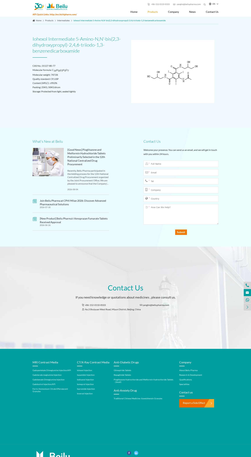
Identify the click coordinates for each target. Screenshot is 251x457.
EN (214, 4)
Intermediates (63, 20)
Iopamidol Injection (86, 375)
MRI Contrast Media (45, 362)
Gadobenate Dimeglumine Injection (48, 379)
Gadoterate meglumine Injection (47, 375)
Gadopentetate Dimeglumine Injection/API (52, 370)
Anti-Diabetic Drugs (126, 362)
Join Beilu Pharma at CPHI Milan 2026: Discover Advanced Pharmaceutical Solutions (73, 202)
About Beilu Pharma (188, 370)
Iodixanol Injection (85, 379)
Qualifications (185, 379)
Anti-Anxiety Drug (125, 390)
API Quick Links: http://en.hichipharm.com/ (55, 14)
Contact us (186, 392)
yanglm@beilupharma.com (187, 4)
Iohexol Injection (84, 370)
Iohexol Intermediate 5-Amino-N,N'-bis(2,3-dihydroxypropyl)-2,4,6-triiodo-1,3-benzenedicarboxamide (119, 20)
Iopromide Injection (86, 389)
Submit (181, 232)
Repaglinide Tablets (122, 375)
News (192, 11)
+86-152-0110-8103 (159, 4)
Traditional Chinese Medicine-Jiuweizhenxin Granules (138, 398)
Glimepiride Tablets (122, 370)
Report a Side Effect (194, 402)
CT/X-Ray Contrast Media (93, 362)
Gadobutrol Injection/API (44, 384)
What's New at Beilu (48, 141)
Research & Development (190, 375)
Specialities (184, 384)
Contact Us (212, 11)
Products (153, 11)
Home (133, 11)
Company (173, 11)
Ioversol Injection (85, 393)
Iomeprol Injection (85, 384)
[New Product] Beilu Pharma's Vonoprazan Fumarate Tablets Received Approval (74, 220)
